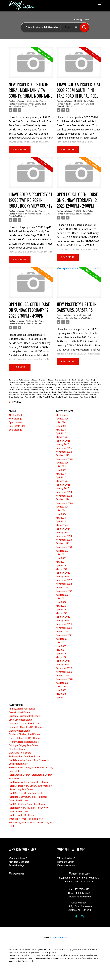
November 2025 (64, 451)
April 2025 (61, 477)
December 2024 (64, 492)
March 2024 (62, 525)
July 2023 (61, 554)
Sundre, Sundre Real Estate (23, 397)
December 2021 (64, 624)
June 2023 (61, 558)
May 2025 (61, 473)
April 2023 (61, 565)
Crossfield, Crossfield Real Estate (43, 382)
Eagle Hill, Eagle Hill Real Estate (25, 738)
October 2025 (62, 455)
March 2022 (62, 613)
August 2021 (62, 639)
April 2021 (61, 653)
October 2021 (62, 631)
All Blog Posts (16, 415)
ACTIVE (76, 20)
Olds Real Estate (78, 385)
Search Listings (16, 865)
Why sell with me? (66, 858)
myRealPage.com (60, 937)
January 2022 (62, 620)
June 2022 (61, 602)
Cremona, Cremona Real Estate (20, 382)
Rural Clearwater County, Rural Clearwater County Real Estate (54, 387)
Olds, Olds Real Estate (93, 385)
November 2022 (64, 583)
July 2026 (61, 422)
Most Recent (62, 415)
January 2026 (62, 444)
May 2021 (61, 650)
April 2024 (61, 521)
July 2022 (61, 598)
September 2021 (64, 635)
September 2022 (64, 591)
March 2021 (62, 657)
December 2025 (64, 448)
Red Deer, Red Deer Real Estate (21, 387)
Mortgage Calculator (19, 861)
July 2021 (61, 642)
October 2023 (62, 543)
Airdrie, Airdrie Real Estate (28, 380)
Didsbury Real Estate (63, 382)
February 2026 (63, 440)
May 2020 (61, 694)
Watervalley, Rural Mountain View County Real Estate (78, 397)
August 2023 (62, 551)
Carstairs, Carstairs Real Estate (79, 214)
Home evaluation (65, 861)
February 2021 (63, 660)
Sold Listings (15, 429)
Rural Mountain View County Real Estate (83, 390)
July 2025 (61, 466)
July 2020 (61, 686)
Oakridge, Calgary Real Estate (60, 385)
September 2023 (64, 547)
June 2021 (61, 646)
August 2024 (62, 506)
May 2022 (61, 605)
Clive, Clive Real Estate (86, 380)
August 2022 (62, 595)
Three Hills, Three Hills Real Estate (46, 397)
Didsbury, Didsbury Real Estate (83, 382)
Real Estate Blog (17, 426)
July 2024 (61, 510)
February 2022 (63, 616)
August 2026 (62, 418)
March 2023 (62, 569)
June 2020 (61, 690)
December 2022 (64, 580)
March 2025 (62, 481)
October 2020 (62, 675)
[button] (76, 916)
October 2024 (62, 499)
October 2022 (62, 587)
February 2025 (63, 484)
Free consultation (66, 865)
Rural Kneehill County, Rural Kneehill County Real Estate (48, 390)
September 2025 (64, 459)
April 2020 (61, 697)
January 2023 (62, 576)
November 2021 (64, 627)
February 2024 (63, 528)
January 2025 (62, 488)
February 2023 (63, 572)
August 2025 (62, 462)
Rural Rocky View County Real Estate (47, 395)
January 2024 (62, 532)
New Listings (15, 418)
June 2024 (61, 514)
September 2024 (64, 503)
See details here (81, 125)
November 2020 (64, 672)
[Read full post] (31, 64)
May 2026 (61, 429)
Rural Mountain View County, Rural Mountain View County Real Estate (27, 105)
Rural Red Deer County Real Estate (70, 392)
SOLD (87, 20)
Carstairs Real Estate (46, 380)
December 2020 (64, 668)
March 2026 (62, 437)
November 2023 (64, 539)
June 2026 (61, 426)
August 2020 (62, 683)
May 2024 (61, 517)
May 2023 (61, 561)
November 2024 (64, 495)
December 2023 (64, 536)
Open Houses (15, 422)
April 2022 (61, 609)
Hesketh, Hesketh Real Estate (38, 385)
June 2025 (61, 470)
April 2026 (61, 433)
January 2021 (62, 664)
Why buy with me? (18, 858)
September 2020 (64, 679)
